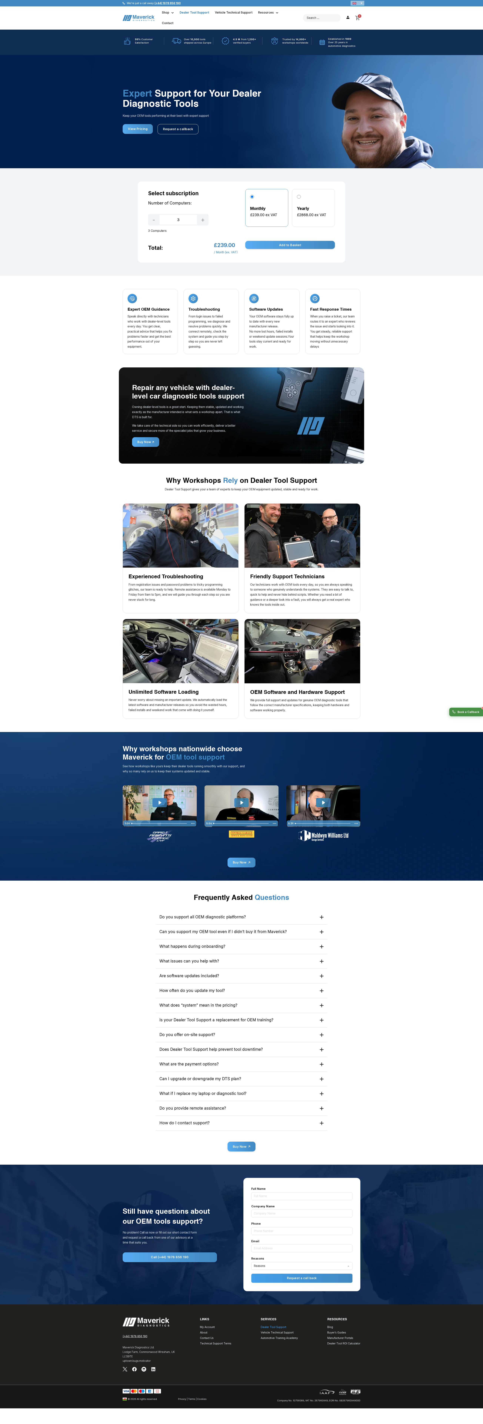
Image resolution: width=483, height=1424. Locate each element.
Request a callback (178, 129)
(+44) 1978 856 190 (135, 1336)
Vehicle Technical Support (233, 12)
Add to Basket (290, 245)
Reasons (257, 1258)
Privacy (182, 1399)
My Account (207, 1327)
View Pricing (138, 129)
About (203, 1332)
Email (255, 1241)
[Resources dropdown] (277, 12)
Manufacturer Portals (340, 1338)
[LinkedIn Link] (153, 1369)
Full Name (258, 1189)
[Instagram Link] (144, 1369)
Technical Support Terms (215, 1343)
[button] (357, 3)
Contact (167, 23)
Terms (191, 1399)
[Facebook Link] (134, 1369)
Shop (165, 12)
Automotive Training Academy (279, 1338)
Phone (256, 1223)
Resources (266, 12)
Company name (263, 1206)
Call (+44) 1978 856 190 (170, 1257)
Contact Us (207, 1338)
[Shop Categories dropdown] (172, 12)
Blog (330, 1327)
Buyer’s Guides (336, 1332)
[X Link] (125, 1369)
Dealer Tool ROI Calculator (343, 1343)
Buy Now (144, 442)
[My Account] (347, 18)
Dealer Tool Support (194, 12)
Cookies (202, 1399)
